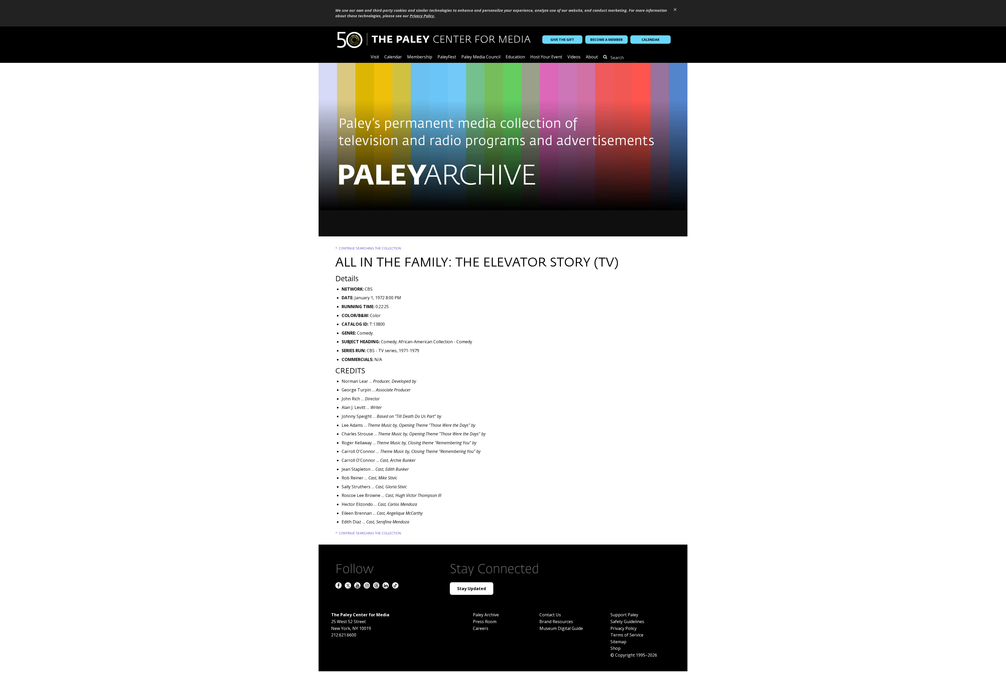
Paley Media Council (480, 57)
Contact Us (550, 615)
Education (515, 57)
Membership (419, 57)
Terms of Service (626, 635)
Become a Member (606, 39)
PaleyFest (447, 57)
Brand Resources (556, 621)
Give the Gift (562, 39)
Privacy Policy (623, 628)
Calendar (650, 39)
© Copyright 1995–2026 (633, 655)
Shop (615, 648)
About (592, 57)
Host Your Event (546, 57)
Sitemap (618, 642)
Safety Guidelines (627, 621)
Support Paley (624, 615)
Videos (574, 57)
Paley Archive (486, 615)
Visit (375, 57)
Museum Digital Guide (561, 628)
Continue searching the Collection (370, 248)
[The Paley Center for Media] (433, 40)
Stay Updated (471, 588)
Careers (480, 628)
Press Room (484, 621)
